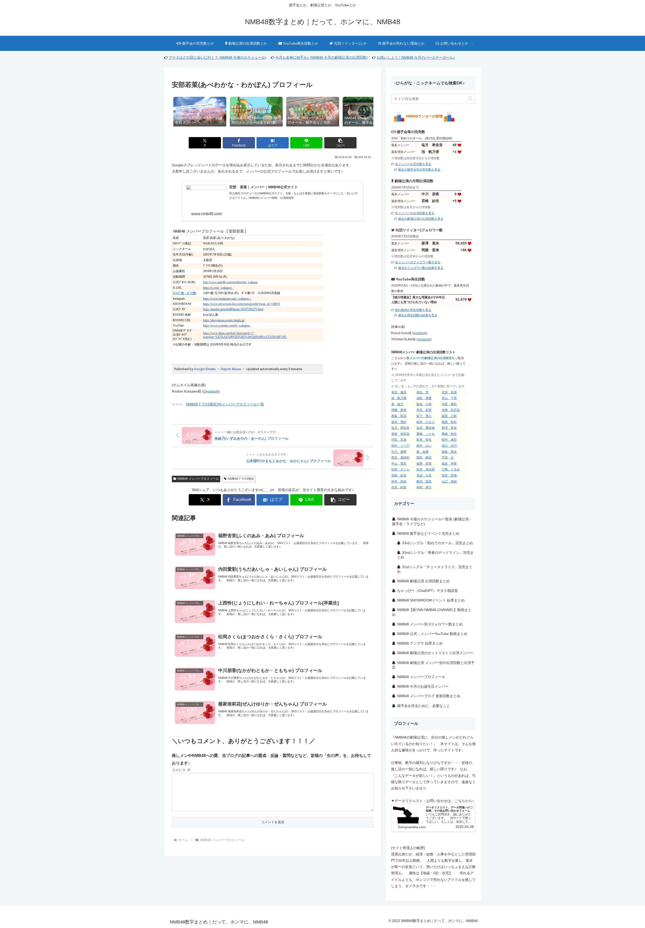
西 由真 (422, 452)
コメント (181, 770)
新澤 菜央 (449, 428)
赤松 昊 (422, 392)
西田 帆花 (424, 457)
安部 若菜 (449, 392)
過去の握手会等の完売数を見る (419, 169)
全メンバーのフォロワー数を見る (417, 262)
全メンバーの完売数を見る (413, 164)
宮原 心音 (424, 475)
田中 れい (424, 445)
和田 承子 (424, 487)
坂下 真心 (424, 416)
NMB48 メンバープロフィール (198, 479)
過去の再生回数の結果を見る (417, 315)
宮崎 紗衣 (398, 475)
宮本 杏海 (449, 475)
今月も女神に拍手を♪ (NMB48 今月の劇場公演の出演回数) (321, 57)
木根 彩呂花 (451, 410)
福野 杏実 (424, 463)
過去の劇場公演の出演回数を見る (420, 218)
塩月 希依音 (400, 428)
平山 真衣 (398, 463)
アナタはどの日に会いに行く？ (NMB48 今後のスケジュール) (217, 57)
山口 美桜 (449, 481)
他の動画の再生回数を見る (413, 310)
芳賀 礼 (448, 457)
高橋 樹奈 (449, 434)
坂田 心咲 (449, 416)
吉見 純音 (398, 487)
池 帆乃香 (398, 398)
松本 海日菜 (425, 469)
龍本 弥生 (424, 439)
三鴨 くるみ (451, 469)
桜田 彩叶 (449, 422)
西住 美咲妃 (400, 457)
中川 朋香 (398, 452)
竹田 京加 (398, 439)
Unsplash (211, 391)
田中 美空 (449, 439)
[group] (200, 112)
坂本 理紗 (398, 422)
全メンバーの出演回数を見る (414, 213)
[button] (364, 111)
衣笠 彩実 (424, 410)
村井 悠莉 (398, 481)
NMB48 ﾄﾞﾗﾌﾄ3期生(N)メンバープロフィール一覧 (225, 404)
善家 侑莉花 (400, 434)
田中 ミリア (400, 445)
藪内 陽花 (424, 481)
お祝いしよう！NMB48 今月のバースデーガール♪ (416, 57)
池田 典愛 (424, 398)
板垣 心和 (424, 404)
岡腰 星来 (398, 410)
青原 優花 (398, 392)
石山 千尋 (449, 398)
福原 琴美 (449, 463)
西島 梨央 (449, 452)
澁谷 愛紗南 (425, 428)
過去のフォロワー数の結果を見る (420, 268)
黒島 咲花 (398, 416)
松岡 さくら (400, 469)
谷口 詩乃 (449, 445)
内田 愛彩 (449, 404)
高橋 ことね (425, 434)
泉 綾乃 (397, 404)
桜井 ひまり (425, 422)
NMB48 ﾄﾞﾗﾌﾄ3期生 (241, 479)
